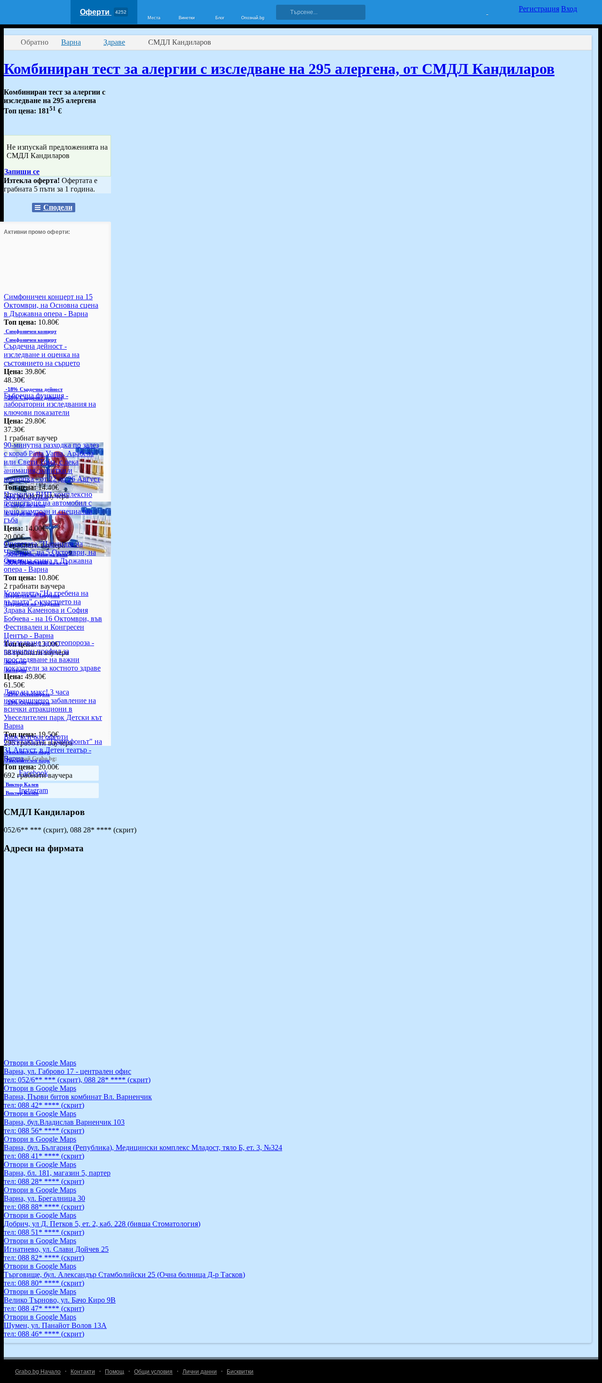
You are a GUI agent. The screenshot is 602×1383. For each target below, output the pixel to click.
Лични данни (199, 1371)
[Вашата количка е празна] (481, 11)
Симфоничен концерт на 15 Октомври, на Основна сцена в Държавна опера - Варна (51, 305)
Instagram (32, 790)
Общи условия (153, 1371)
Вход (569, 9)
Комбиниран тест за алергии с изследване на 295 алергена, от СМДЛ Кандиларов (279, 68)
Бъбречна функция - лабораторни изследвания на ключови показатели (50, 404)
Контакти (83, 1371)
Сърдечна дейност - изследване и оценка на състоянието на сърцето (42, 354)
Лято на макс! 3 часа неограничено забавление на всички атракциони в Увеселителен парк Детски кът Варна (53, 709)
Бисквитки (240, 1371)
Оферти (103, 12)
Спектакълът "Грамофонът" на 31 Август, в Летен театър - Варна (53, 749)
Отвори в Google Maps (40, 1063)
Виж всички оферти (36, 737)
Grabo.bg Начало (38, 1371)
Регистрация (539, 9)
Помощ (114, 1371)
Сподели (57, 207)
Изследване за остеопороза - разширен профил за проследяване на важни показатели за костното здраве (52, 655)
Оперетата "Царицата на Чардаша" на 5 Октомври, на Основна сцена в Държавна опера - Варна (50, 556)
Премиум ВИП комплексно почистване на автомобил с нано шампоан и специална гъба (48, 507)
